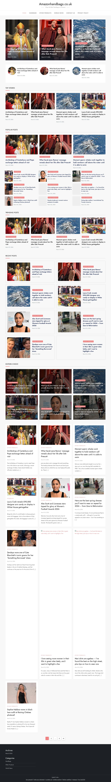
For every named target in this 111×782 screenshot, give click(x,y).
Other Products (45, 13)
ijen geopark (29, 780)
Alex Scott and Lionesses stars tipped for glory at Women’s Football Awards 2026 (59, 175)
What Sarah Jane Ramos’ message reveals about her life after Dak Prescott (54, 51)
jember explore (57, 780)
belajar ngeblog (67, 780)
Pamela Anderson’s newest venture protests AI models (58, 201)
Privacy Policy (83, 13)
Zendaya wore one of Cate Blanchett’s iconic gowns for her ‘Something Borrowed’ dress (24, 189)
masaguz (74, 780)
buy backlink (81, 780)
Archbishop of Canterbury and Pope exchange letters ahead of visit (21, 51)
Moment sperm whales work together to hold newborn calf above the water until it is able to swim (89, 50)
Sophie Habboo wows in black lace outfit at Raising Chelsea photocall (25, 201)
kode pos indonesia (39, 780)
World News (59, 13)
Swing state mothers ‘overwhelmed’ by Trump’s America (92, 201)
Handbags (33, 13)
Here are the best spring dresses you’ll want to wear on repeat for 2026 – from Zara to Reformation (93, 176)
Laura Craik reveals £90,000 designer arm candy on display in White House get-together (93, 114)
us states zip (49, 780)
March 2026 (9, 753)
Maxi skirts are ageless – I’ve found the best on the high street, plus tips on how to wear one (92, 189)
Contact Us (70, 13)
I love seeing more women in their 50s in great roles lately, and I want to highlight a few (60, 189)
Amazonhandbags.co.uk (55, 4)
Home (24, 13)
